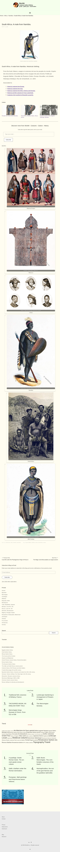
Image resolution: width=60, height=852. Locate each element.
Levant (4, 738)
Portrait (27, 740)
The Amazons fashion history (8, 664)
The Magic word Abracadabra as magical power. (45, 558)
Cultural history (51, 732)
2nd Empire (4, 616)
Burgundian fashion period (33, 732)
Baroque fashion (13, 732)
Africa (5, 15)
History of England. (15, 736)
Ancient (3, 590)
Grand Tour (6, 736)
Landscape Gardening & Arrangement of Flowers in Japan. (45, 697)
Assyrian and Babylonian (7, 658)
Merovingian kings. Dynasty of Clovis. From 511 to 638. (17, 712)
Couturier (42, 732)
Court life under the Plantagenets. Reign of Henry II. (15, 558)
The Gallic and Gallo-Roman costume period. (12, 666)
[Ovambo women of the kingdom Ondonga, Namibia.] (49, 110)
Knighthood (45, 736)
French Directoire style (38, 734)
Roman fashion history (7, 662)
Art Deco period (28, 730)
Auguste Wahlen (28, 542)
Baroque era (5, 732)
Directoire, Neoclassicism (7, 610)
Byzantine (4, 592)
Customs (4, 734)
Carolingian (4, 596)
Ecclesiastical (22, 734)
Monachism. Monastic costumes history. (11, 676)
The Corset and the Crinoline (8, 656)
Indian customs (29, 736)
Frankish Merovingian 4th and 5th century (11, 670)
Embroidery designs (30, 734)
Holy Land (22, 736)
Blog (3, 834)
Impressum (4, 828)
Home (1, 15)
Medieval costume (20, 738)
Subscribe (8, 139)
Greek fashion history (7, 652)
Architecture (18, 730)
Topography (38, 742)
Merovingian (5, 594)
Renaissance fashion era (47, 740)
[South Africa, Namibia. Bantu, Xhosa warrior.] (30, 110)
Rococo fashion (7, 742)
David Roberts (9, 734)
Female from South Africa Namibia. (10, 115)
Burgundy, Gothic (6, 600)
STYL (24, 742)
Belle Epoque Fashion (21, 732)
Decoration (15, 734)
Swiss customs (29, 742)
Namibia (11, 15)
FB (31, 843)
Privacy (3, 824)
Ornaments (54, 738)
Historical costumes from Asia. (15, 88)
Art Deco (4, 624)
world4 (7, 26)
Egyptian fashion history (7, 650)
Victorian (4, 618)
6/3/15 (3, 26)
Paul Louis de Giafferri (19, 740)
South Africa (19, 542)
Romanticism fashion (17, 742)
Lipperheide (9, 738)
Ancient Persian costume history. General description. (14, 660)
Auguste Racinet (43, 730)
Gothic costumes (48, 734)
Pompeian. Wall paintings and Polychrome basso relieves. (18, 779)
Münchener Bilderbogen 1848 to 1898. (11, 678)
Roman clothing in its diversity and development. (13, 682)
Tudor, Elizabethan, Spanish (8, 604)
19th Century (8, 542)
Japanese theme (38, 736)
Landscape (52, 736)
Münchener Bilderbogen (35, 738)
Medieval (4, 598)
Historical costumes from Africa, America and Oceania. (21, 90)
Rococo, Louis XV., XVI (7, 608)
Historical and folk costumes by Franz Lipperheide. (20, 92)
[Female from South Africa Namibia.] (10, 110)
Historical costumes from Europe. (15, 86)
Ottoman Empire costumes (8, 740)
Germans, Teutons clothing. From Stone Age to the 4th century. (16, 674)
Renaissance (5, 602)
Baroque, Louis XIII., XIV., (8, 606)
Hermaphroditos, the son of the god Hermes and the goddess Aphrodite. (45, 771)
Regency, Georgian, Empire (8, 612)
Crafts (46, 732)
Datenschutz (5, 826)
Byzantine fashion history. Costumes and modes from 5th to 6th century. (18, 672)
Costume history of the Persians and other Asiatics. (13, 668)
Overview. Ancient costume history (10, 680)
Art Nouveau (5, 622)
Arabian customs (10, 730)
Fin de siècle (5, 620)
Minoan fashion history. (7, 654)
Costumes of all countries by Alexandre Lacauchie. (20, 95)
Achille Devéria (4, 730)
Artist (36, 730)
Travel (47, 742)
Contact (3, 818)
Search (4, 630)
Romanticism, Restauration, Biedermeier (11, 614)
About (3, 816)
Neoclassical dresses (46, 738)
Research (4, 836)
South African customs (42, 542)
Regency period (34, 740)
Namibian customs (35, 542)
